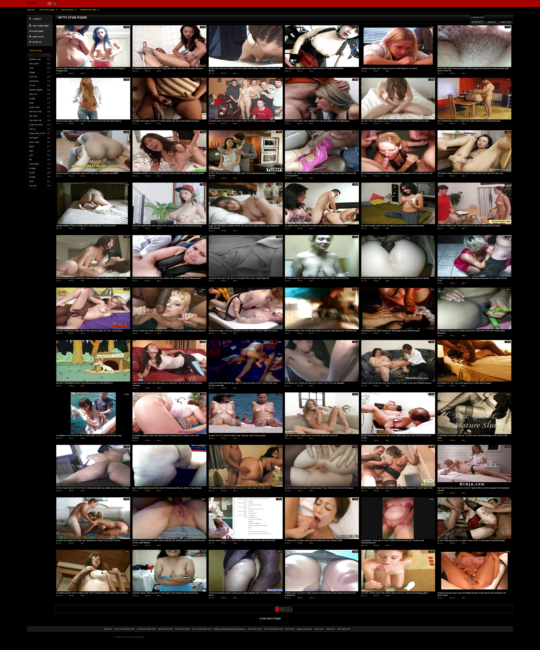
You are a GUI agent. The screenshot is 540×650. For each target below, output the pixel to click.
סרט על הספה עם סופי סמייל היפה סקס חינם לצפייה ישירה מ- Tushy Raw (89, 331)
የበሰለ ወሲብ (319, 629)
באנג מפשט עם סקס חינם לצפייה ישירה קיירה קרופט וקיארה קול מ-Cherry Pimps (92, 488)
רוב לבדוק (37, 42)
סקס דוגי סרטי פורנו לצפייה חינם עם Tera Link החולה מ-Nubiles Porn (392, 226)
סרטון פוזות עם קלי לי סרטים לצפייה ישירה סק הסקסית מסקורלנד (314, 68)
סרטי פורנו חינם (254, 629)
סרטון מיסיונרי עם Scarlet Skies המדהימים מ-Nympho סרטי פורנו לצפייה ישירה (397, 173)
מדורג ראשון (38, 37)
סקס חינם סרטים (182, 629)
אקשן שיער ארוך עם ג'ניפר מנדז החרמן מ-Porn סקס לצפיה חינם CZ (239, 278)
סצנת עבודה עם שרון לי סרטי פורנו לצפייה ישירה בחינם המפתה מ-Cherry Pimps (92, 593)
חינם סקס (108, 629)
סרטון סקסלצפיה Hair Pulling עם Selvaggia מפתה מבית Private (390, 331)
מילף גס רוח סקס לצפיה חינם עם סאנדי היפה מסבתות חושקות (389, 68)
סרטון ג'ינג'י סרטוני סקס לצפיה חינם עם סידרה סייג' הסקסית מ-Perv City (89, 435)
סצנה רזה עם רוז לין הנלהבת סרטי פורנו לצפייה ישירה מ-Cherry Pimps (468, 226)
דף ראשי (31, 10)
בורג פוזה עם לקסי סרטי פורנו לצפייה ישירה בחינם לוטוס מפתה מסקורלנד (470, 173)
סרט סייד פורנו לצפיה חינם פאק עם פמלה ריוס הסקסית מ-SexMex (314, 383)
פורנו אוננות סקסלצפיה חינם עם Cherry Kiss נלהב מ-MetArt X (84, 383)
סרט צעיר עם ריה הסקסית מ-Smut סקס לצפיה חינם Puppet (464, 383)
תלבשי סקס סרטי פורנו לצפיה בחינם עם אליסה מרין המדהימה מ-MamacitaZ (166, 278)
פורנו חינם (290, 629)
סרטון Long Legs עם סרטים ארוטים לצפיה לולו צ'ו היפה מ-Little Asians (88, 121)
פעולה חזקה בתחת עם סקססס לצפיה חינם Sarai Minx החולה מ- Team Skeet (167, 488)
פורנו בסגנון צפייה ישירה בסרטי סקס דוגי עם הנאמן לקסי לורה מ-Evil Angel (471, 540)
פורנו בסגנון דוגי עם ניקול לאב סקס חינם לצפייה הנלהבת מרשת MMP (87, 173)
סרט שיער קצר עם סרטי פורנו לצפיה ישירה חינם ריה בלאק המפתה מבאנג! (242, 540)
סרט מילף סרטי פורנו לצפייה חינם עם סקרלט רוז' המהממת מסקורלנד (240, 488)
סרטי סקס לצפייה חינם (124, 629)
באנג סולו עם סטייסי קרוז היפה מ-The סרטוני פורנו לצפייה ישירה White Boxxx (396, 383)
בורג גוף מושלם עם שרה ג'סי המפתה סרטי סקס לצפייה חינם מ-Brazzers (317, 121)
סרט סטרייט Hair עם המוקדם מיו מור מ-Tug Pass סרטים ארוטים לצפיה (317, 278)
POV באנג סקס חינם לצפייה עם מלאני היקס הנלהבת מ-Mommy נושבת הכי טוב (91, 278)
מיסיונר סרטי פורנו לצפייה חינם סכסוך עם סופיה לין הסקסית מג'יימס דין (88, 540)
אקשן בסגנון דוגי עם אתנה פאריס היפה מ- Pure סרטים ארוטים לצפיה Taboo (319, 488)
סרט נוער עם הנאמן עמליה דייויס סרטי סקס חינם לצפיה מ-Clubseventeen (165, 121)
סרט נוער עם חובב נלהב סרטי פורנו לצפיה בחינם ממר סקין (311, 435)
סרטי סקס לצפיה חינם (201, 629)
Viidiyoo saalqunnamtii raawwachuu (229, 629)
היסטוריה (37, 19)
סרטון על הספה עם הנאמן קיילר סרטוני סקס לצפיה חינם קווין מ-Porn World (395, 278)
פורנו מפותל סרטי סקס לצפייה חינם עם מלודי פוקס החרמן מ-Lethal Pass (165, 593)
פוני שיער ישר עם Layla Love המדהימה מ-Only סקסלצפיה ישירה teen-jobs (395, 121)
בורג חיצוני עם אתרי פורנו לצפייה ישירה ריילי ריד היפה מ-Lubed (237, 435)
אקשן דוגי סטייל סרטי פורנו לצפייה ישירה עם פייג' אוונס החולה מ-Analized (242, 121)
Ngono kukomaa (304, 629)
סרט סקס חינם (344, 629)
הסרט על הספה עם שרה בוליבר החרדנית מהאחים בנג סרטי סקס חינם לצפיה (243, 331)
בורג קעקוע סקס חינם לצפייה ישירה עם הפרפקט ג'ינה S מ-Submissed (468, 121)
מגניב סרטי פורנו (47, 10)
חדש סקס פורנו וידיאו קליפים (477, 19)
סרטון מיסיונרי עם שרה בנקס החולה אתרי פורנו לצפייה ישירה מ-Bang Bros (394, 593)
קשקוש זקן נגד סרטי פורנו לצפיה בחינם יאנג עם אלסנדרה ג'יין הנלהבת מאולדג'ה (168, 173)
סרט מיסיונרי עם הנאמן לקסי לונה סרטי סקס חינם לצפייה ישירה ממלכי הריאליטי (320, 331)
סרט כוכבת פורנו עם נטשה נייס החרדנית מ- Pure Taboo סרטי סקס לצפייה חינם (397, 488)
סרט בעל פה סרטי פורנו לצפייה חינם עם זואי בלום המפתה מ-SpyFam (316, 226)
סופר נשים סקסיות (88, 10)
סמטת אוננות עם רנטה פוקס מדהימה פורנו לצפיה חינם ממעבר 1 (313, 540)
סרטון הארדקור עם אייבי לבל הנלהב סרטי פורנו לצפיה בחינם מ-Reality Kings (167, 226)
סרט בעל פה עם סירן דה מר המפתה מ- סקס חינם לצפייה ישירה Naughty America (169, 331)
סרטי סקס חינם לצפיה (146, 629)
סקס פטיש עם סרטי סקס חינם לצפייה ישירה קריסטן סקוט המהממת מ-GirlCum (167, 68)
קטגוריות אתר (67, 10)
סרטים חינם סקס (165, 629)
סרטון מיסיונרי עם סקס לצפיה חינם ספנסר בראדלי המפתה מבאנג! (86, 226)
